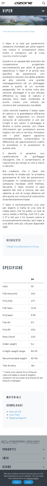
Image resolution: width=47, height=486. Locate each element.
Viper (33, 31)
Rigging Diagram (18, 418)
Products (12, 31)
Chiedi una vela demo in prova (23, 246)
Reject (16, 482)
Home (5, 31)
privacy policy (33, 478)
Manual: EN (15, 411)
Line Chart (14, 415)
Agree (28, 482)
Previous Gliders (23, 31)
